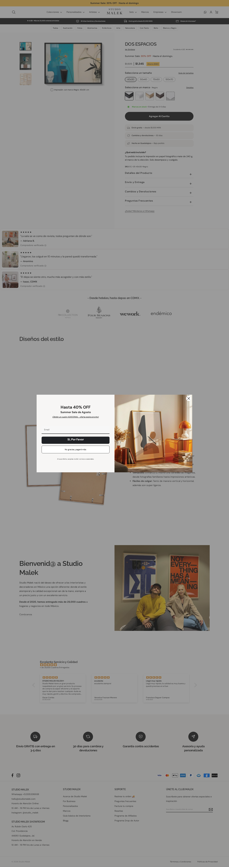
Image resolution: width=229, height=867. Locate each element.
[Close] (188, 398)
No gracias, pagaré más (75, 449)
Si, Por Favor (75, 439)
